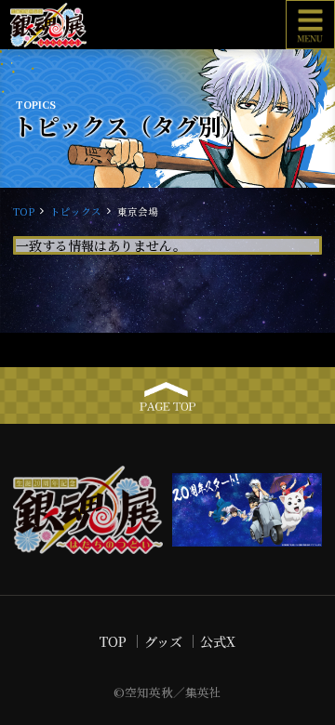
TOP (23, 211)
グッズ (163, 641)
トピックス (75, 211)
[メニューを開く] (310, 24)
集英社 (203, 692)
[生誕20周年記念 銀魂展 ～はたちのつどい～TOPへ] (87, 24)
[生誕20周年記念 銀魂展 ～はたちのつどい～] (88, 509)
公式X (217, 641)
